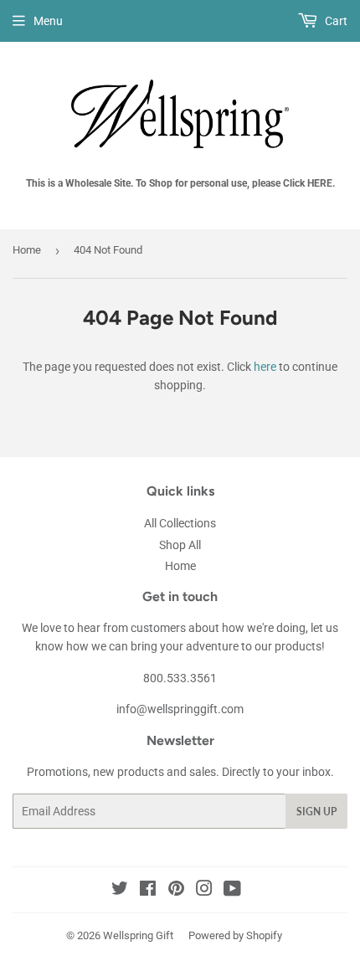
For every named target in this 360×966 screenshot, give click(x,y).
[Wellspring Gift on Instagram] (204, 890)
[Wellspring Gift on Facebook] (148, 890)
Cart (334, 21)
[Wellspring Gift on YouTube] (232, 890)
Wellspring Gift (138, 935)
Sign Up (316, 811)
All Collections (180, 523)
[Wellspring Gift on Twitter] (119, 890)
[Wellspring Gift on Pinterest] (176, 890)
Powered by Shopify (235, 935)
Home (27, 250)
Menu (48, 21)
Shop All (180, 545)
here (265, 366)
